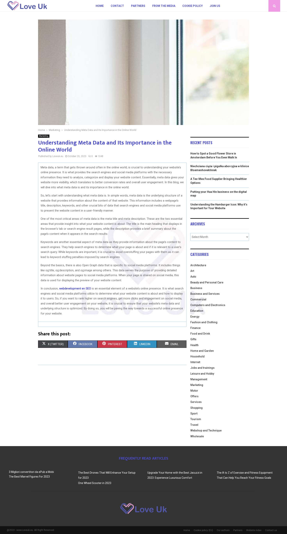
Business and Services (205, 293)
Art (192, 270)
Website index (253, 530)
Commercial (198, 299)
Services (196, 402)
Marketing (43, 136)
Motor (194, 390)
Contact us (271, 530)
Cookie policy (192, 5)
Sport (193, 413)
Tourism (195, 419)
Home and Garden (202, 350)
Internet (195, 362)
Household (197, 356)
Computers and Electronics (207, 305)
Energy (194, 316)
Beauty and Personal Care (206, 282)
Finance (195, 328)
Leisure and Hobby (202, 373)
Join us (215, 5)
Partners (138, 5)
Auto (193, 276)
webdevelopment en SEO (75, 288)
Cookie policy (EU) (203, 530)
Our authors (223, 530)
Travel (194, 424)
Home (100, 5)
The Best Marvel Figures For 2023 (29, 476)
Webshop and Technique (206, 430)
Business (196, 288)
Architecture (198, 265)
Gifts (193, 339)
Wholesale (197, 436)
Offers (194, 396)
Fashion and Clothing (203, 322)
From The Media (163, 5)
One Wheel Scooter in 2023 (94, 483)
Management (198, 379)
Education (196, 310)
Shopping (196, 407)
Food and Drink (200, 333)
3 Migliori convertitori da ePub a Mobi (31, 471)
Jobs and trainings (202, 367)
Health (194, 345)
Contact (117, 5)
